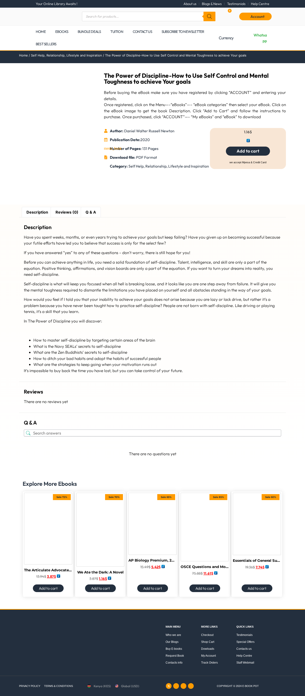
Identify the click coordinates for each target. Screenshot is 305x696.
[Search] (209, 16)
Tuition (116, 31)
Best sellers (46, 44)
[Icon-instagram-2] (176, 686)
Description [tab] (37, 212)
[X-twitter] (169, 686)
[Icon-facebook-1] (183, 686)
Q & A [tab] (91, 212)
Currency (226, 37)
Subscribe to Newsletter (183, 31)
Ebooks (61, 31)
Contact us (142, 31)
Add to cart (248, 151)
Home (41, 31)
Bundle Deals (89, 31)
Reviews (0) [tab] (67, 212)
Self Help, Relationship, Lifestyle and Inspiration (66, 55)
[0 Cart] (225, 16)
